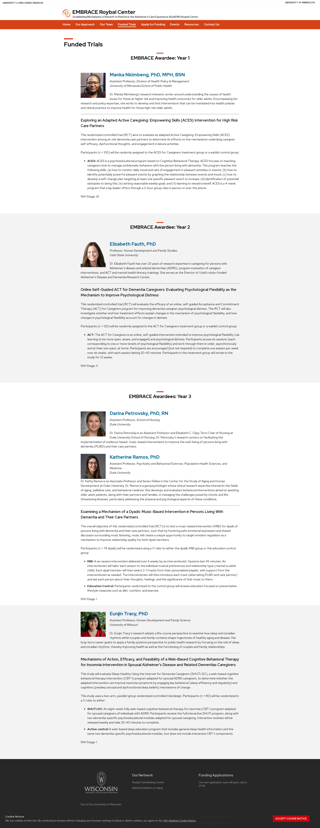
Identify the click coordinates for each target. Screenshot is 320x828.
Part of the (101, 804)
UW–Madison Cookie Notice (179, 820)
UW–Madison (23, 3)
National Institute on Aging (147, 788)
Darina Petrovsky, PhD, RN (139, 413)
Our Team (106, 24)
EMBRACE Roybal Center (103, 12)
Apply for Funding (153, 24)
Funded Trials (127, 24)
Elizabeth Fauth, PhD (133, 244)
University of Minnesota (300, 2)
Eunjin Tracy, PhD (129, 613)
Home (66, 24)
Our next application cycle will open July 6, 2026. (223, 784)
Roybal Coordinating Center (148, 782)
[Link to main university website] (101, 794)
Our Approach (85, 24)
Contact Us (211, 24)
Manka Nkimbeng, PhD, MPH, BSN (147, 74)
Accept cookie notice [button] (291, 818)
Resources (191, 24)
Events (175, 24)
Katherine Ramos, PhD (135, 457)
